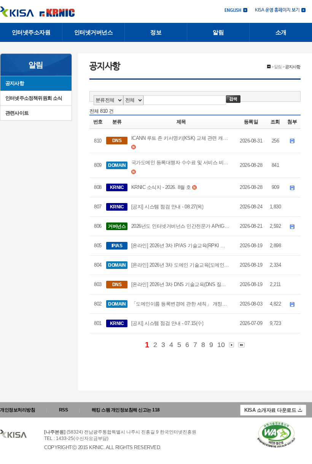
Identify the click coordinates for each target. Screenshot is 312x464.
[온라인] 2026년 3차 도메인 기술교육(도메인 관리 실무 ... (180, 265)
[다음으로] (232, 345)
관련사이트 (17, 113)
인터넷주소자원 (31, 32)
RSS (63, 410)
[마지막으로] (241, 345)
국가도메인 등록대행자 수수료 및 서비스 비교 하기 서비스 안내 (180, 162)
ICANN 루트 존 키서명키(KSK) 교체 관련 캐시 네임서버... (180, 138)
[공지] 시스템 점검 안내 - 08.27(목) (167, 207)
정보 (155, 32)
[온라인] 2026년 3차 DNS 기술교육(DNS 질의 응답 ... (180, 284)
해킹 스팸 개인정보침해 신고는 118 (126, 410)
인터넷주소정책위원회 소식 (33, 98)
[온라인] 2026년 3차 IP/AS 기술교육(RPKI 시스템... (180, 245)
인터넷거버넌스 (93, 32)
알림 (218, 32)
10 (220, 345)
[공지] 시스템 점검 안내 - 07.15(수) (167, 323)
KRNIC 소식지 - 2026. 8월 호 (161, 187)
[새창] (276, 434)
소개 (281, 32)
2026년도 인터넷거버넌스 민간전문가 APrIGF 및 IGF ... (180, 226)
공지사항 (14, 83)
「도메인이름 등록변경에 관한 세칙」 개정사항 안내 (180, 304)
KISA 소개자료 (270, 410)
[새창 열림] (280, 9)
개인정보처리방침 (17, 410)
